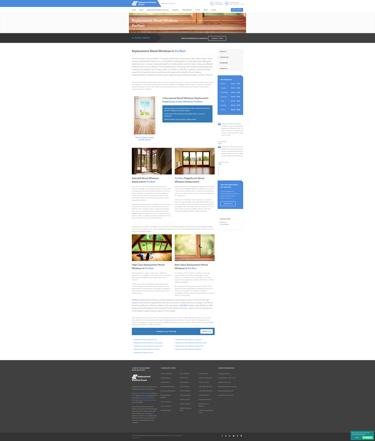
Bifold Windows (166, 410)
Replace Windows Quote (185, 409)
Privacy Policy (136, 438)
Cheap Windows (185, 395)
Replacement (165, 382)
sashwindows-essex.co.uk (226, 378)
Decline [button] (357, 437)
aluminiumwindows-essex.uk (227, 386)
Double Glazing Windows (165, 396)
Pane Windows (185, 373)
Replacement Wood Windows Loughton (188, 339)
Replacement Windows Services (158, 10)
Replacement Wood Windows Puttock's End (148, 346)
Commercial (224, 57)
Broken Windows (185, 404)
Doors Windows (166, 406)
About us (223, 51)
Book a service (237, 10)
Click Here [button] (362, 434)
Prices (198, 10)
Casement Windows (205, 386)
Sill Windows (184, 378)
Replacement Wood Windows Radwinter (188, 349)
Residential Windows (167, 386)
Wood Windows (204, 382)
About (141, 10)
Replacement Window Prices (206, 412)
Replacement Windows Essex (143, 352)
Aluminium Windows (205, 378)
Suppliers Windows (205, 399)
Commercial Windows (168, 391)
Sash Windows (166, 378)
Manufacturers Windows (204, 405)
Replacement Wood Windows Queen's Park (189, 346)
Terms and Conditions (175, 435)
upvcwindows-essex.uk (225, 395)
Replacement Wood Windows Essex (145, 339)
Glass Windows (166, 402)
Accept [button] (367, 437)
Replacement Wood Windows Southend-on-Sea (191, 343)
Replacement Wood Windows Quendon (146, 349)
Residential (224, 63)
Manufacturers (187, 10)
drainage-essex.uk (224, 373)
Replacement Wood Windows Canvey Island (148, 343)
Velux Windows (185, 386)
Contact (213, 10)
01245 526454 (219, 4)
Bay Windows (184, 382)
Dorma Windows (185, 391)
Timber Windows (166, 373)
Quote (206, 10)
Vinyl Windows (204, 373)
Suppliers (175, 10)
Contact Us (206, 331)
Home (134, 10)
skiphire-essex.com (224, 382)
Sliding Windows (204, 395)
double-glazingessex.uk (225, 391)
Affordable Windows (205, 391)
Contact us (223, 68)
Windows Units (185, 399)
